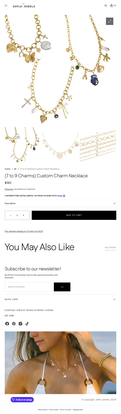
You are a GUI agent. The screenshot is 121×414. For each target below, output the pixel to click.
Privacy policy (52, 410)
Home (7, 170)
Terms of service (64, 410)
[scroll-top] (112, 407)
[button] (103, 5)
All (15, 170)
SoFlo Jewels (100, 399)
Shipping (9, 190)
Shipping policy (76, 410)
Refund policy (41, 410)
